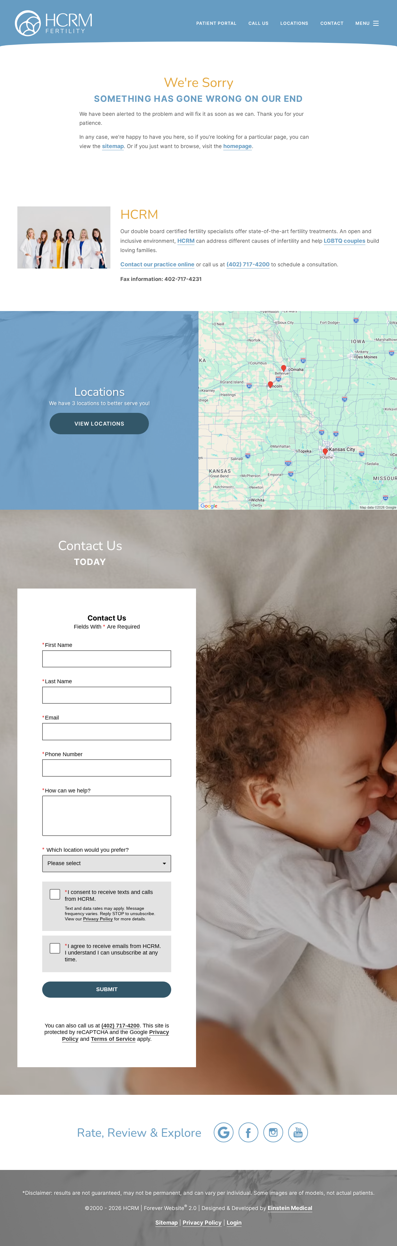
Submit (107, 989)
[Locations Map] (297, 410)
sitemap (113, 146)
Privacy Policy (98, 918)
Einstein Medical (290, 1208)
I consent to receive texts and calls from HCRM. (110, 905)
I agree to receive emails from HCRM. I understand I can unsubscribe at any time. (113, 953)
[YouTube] (298, 1132)
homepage (237, 146)
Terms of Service (113, 1039)
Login (234, 1222)
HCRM (185, 241)
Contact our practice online (157, 264)
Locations (294, 23)
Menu (362, 23)
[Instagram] (273, 1132)
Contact (332, 23)
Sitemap (166, 1222)
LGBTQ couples (344, 241)
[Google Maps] (224, 1132)
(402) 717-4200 (248, 264)
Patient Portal (216, 23)
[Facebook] (248, 1132)
